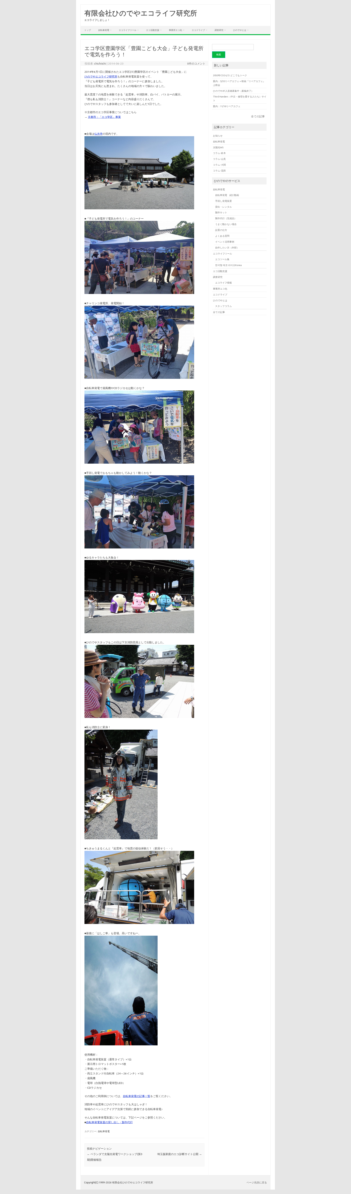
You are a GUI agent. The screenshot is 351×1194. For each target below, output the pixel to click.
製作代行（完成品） (226, 218)
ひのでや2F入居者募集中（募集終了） (233, 91)
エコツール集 (222, 259)
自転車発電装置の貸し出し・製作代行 (109, 1122)
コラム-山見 (219, 159)
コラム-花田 (219, 170)
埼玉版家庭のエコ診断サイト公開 (179, 1154)
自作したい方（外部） (227, 247)
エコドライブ (198, 30)
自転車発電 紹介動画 (227, 195)
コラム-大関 (219, 164)
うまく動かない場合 (226, 224)
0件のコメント (196, 63)
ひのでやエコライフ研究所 (100, 76)
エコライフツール (127, 30)
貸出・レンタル (223, 206)
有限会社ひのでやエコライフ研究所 (140, 13)
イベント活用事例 (224, 241)
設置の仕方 (221, 230)
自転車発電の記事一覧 (136, 1096)
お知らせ (217, 135)
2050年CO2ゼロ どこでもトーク (230, 75)
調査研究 (219, 30)
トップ (87, 30)
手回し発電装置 (223, 201)
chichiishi (100, 63)
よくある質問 (222, 236)
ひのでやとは (239, 30)
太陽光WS (218, 147)
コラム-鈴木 (219, 153)
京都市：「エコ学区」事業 (104, 116)
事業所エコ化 (175, 30)
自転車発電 (103, 30)
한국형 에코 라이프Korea (228, 265)
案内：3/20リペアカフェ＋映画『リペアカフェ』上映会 (239, 83)
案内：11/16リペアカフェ (226, 106)
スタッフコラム (223, 306)
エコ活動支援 (152, 30)
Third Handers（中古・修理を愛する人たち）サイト (239, 98)
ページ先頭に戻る (256, 1182)
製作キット (221, 212)
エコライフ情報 (223, 282)
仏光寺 (98, 133)
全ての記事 (258, 116)
